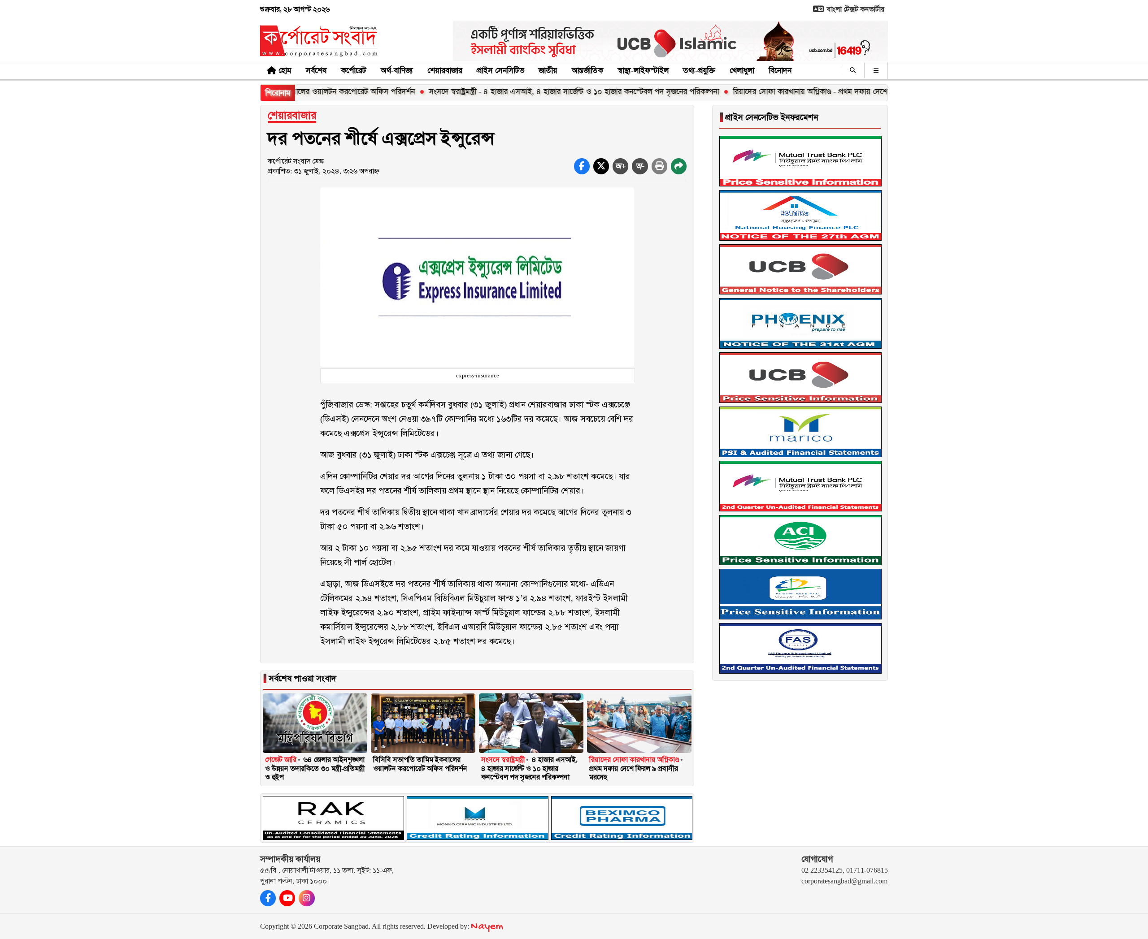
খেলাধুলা (742, 70)
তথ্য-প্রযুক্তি (699, 70)
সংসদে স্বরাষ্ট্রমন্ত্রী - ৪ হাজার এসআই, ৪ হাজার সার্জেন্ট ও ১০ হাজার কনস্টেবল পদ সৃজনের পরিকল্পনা (536, 91)
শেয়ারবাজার (444, 70)
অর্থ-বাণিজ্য (397, 70)
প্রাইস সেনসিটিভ (500, 70)
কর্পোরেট (353, 70)
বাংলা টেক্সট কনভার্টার (854, 9)
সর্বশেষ (316, 70)
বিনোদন (780, 70)
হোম (284, 70)
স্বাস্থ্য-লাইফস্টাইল (643, 70)
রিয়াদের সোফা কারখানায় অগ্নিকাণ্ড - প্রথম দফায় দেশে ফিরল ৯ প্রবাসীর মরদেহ (807, 91)
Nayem (487, 926)
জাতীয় (548, 70)
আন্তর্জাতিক (587, 70)
